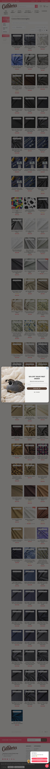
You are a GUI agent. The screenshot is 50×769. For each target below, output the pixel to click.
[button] (47, 766)
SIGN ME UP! (37, 388)
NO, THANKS (37, 392)
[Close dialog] (47, 368)
